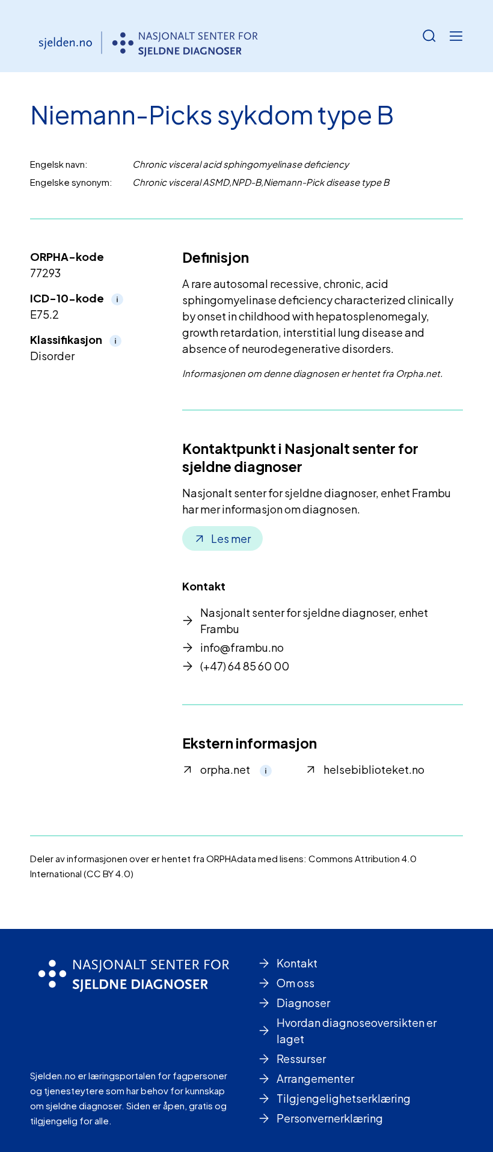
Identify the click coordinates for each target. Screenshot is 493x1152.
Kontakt (297, 963)
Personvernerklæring (330, 1118)
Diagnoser (303, 1003)
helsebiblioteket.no (373, 769)
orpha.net (225, 769)
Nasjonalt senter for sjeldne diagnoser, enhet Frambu (314, 620)
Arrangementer (315, 1078)
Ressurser (301, 1058)
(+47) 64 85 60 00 (244, 666)
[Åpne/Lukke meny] (456, 36)
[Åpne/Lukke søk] (429, 36)
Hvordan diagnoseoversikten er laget (356, 1031)
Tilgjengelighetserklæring (344, 1098)
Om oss (295, 983)
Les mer (231, 538)
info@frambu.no (242, 647)
